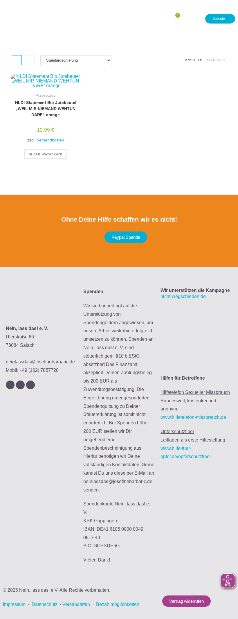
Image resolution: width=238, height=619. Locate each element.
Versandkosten (50, 140)
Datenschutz (44, 604)
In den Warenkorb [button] (45, 154)
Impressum (14, 604)
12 (206, 60)
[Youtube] (30, 385)
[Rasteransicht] (17, 60)
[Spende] (220, 19)
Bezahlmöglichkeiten (117, 604)
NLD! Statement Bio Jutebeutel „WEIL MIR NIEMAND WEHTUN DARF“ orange (45, 108)
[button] (159, 18)
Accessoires (45, 96)
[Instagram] (10, 385)
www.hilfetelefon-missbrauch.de (193, 417)
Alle (221, 60)
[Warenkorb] (175, 18)
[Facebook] (20, 385)
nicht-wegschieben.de (183, 296)
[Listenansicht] (30, 60)
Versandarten (76, 604)
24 (213, 60)
